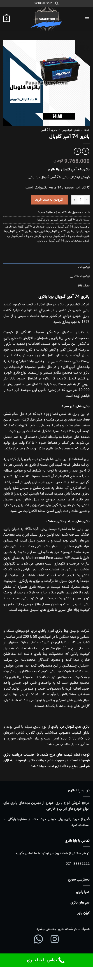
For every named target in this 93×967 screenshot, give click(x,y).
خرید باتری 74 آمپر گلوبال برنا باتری (25, 227)
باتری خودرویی (71, 130)
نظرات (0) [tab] (84, 286)
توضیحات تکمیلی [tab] (80, 276)
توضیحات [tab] (84, 267)
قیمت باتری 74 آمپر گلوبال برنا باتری (62, 236)
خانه (87, 130)
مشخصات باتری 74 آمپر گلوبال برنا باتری (60, 241)
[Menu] (87, 18)
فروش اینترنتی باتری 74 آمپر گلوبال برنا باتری (65, 231)
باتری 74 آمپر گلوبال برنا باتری (62, 227)
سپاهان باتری (80, 903)
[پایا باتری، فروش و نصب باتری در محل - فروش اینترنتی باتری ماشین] (46, 19)
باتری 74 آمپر (49, 130)
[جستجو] (56, 3)
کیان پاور (83, 913)
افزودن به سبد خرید (49, 199)
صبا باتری (83, 892)
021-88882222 (78, 864)
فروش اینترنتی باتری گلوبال (51, 220)
